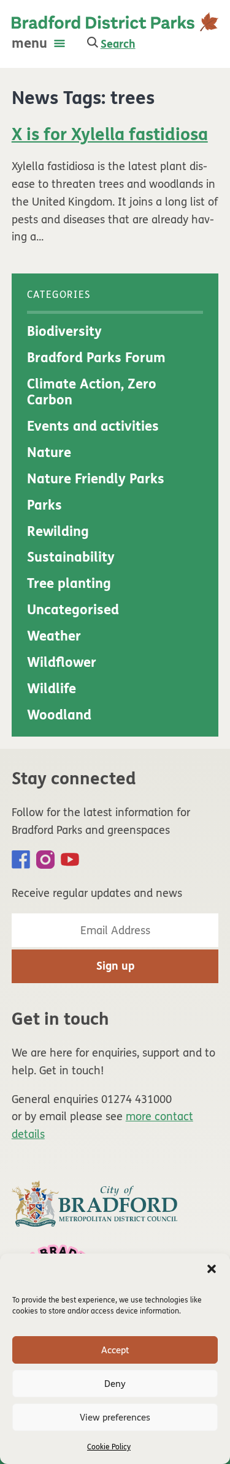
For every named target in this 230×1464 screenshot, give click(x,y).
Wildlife (51, 689)
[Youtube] (70, 859)
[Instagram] (45, 859)
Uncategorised (73, 610)
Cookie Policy (109, 1447)
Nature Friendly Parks (95, 479)
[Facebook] (21, 859)
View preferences (115, 1417)
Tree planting (69, 584)
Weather (54, 636)
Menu (29, 43)
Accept (115, 1350)
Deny (115, 1383)
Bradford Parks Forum (96, 358)
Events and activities (93, 426)
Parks (44, 505)
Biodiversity (64, 332)
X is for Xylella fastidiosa (110, 134)
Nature (49, 453)
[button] (211, 1269)
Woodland (59, 715)
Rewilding (58, 532)
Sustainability (71, 557)
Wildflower (61, 663)
